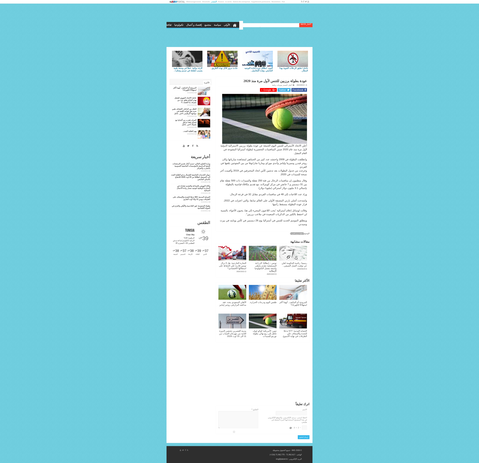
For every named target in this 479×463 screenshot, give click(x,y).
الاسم (304, 409)
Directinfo (206, 2)
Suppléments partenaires (260, 2)
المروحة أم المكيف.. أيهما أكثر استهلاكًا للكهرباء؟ (293, 303)
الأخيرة (206, 83)
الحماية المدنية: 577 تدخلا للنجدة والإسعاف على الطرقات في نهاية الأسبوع (295, 333)
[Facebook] (303, 1)
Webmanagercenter (193, 2)
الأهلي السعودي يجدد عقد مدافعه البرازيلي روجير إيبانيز (232, 303)
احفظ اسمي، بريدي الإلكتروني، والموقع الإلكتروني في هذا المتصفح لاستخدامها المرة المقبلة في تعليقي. (287, 419)
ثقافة (201, 24)
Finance (221, 2)
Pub (283, 2)
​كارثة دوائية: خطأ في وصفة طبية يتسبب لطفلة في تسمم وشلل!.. (188, 69)
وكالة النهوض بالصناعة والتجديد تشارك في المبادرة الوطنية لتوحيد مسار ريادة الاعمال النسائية (193, 188)
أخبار (290, 85)
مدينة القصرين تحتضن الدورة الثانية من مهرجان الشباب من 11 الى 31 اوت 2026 (232, 333)
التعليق (255, 409)
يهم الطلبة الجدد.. (189, 131)
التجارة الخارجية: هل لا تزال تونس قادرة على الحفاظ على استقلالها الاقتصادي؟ (232, 266)
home (267, 24)
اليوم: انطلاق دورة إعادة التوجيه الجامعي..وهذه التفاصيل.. (258, 69)
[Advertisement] (262, 373)
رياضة (193, 24)
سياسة (250, 24)
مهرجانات (183, 24)
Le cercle (228, 2)
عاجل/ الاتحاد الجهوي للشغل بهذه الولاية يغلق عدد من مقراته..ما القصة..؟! (185, 100)
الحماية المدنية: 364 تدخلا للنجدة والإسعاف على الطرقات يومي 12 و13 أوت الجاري (191, 198)
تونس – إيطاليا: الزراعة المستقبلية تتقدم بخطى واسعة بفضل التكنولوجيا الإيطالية (266, 267)
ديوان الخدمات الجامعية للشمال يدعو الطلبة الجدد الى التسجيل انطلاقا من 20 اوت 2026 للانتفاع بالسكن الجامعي (190, 177)
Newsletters (276, 2)
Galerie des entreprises (241, 2)
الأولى (260, 24)
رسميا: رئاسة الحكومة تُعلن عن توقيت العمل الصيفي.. (294, 264)
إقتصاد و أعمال (227, 24)
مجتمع (240, 24)
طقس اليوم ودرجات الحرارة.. (263, 302)
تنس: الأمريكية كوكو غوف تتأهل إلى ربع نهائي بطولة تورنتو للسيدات (265, 333)
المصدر (214, 1)
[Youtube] (308, 1)
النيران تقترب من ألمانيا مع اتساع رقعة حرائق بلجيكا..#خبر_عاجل (185, 122)
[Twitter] (306, 1)
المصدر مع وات (282, 85)
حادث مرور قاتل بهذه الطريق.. (224, 68)
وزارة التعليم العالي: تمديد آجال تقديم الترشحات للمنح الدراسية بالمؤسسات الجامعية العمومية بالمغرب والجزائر (191, 166)
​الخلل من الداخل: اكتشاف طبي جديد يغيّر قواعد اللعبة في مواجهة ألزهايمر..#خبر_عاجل (184, 111)
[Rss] (302, 1)
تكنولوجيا (211, 24)
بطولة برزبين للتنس (297, 233)
